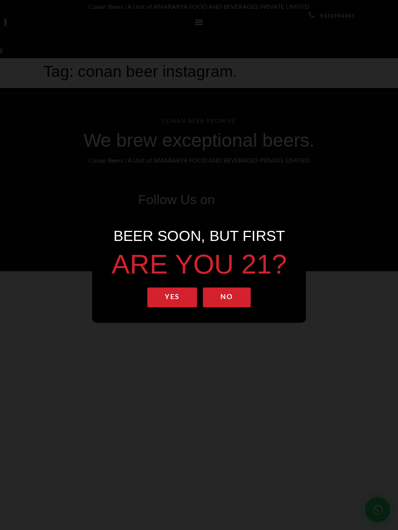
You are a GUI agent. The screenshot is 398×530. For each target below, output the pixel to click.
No (226, 297)
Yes (172, 297)
